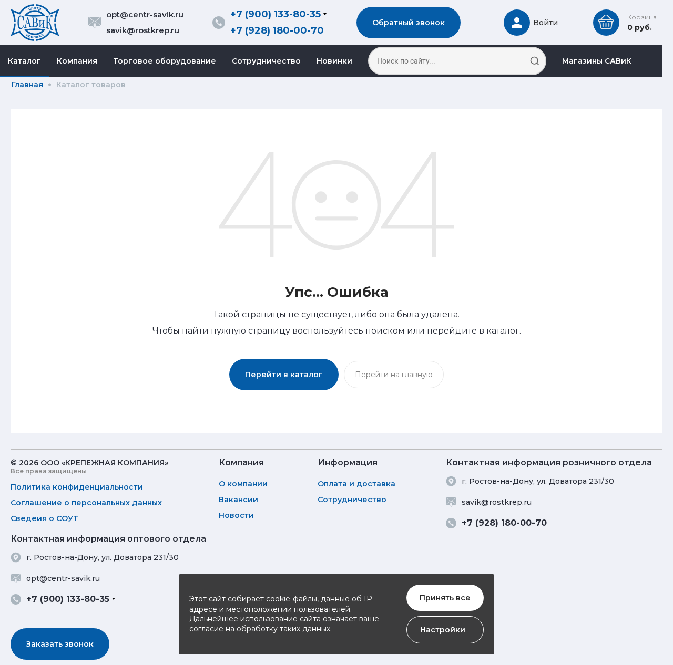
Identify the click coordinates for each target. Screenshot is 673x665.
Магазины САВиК (596, 61)
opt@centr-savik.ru (144, 14)
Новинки (334, 61)
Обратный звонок (408, 22)
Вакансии (238, 499)
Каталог (24, 61)
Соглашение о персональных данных (86, 502)
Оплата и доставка (356, 484)
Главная (27, 84)
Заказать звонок (60, 644)
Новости (236, 515)
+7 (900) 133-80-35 (275, 14)
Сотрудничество (266, 61)
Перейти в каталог (284, 374)
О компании (243, 484)
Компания (77, 61)
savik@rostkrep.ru (142, 30)
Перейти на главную (394, 374)
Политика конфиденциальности (77, 487)
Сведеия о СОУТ (44, 518)
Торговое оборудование (164, 61)
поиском (385, 331)
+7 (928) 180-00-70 (277, 30)
